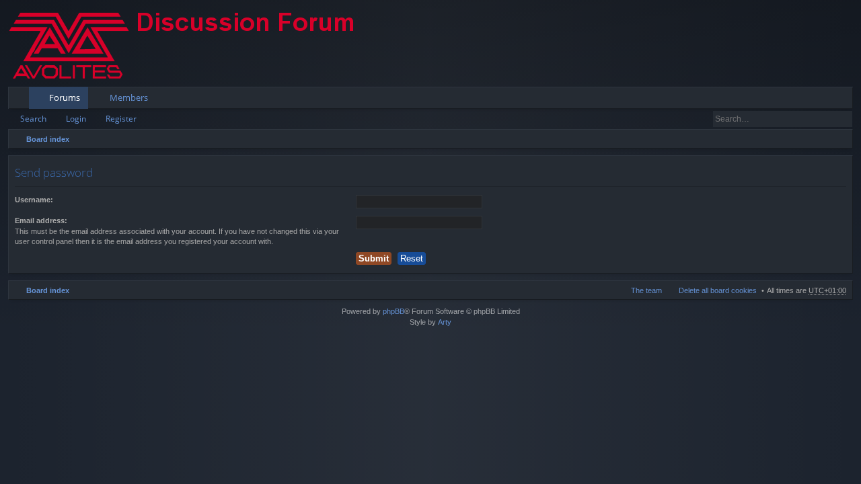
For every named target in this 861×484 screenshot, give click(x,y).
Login (76, 118)
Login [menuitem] (824, 100)
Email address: (41, 220)
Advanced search (843, 119)
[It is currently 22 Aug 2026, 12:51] (839, 139)
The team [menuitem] (646, 290)
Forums (64, 97)
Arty (444, 322)
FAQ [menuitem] (805, 100)
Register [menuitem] (845, 100)
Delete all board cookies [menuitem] (718, 290)
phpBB (393, 311)
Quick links (21, 100)
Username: (34, 200)
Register (121, 118)
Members (129, 97)
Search (33, 118)
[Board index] (193, 43)
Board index (47, 139)
